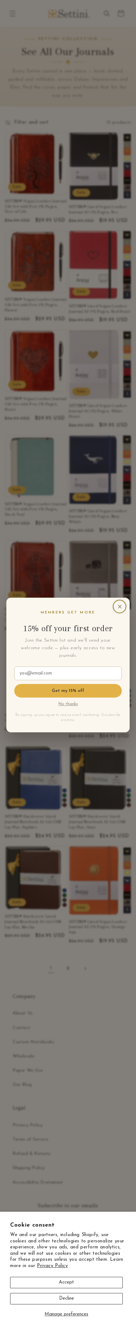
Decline (66, 1298)
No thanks (68, 704)
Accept (66, 1282)
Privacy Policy (52, 1266)
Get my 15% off (68, 690)
